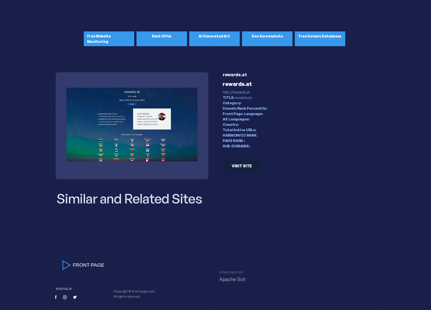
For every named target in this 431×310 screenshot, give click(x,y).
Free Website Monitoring (99, 39)
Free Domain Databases (320, 36)
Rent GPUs (161, 36)
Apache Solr (232, 279)
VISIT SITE (242, 165)
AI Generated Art (214, 36)
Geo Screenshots (267, 36)
